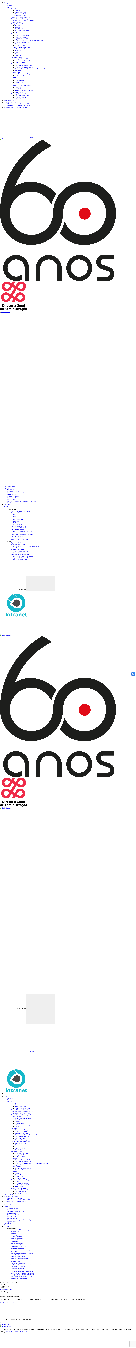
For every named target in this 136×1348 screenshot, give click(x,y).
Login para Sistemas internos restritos (22, 553)
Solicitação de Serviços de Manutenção (22, 554)
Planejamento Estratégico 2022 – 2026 (18, 105)
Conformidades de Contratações (20, 19)
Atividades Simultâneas (18, 544)
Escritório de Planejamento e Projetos (22, 17)
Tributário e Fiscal (20, 84)
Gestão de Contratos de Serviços (24, 67)
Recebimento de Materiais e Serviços (22, 534)
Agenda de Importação (17, 549)
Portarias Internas (12, 499)
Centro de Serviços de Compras (20, 47)
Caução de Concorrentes (18, 548)
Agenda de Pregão (16, 543)
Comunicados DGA (13, 489)
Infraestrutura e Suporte (21, 99)
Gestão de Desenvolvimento (23, 95)
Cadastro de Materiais (21, 44)
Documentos (7, 506)
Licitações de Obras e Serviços (24, 60)
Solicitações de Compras (18, 538)
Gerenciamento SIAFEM (18, 528)
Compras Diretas (20, 62)
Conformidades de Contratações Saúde (22, 20)
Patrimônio (14, 533)
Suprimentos (14, 34)
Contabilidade (19, 82)
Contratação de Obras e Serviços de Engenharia (29, 40)
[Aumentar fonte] (14, 123)
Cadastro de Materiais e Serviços (20, 511)
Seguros (17, 27)
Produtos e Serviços (9, 486)
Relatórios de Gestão (10, 100)
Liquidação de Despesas (22, 89)
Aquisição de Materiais (21, 39)
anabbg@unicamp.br (6, 1289)
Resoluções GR (12, 503)
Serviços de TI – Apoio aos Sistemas (21, 558)
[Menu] (14, 633)
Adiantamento (19, 92)
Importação (18, 70)
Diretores (10, 5)
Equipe (9, 7)
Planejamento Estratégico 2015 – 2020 (18, 104)
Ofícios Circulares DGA (14, 496)
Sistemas (6, 508)
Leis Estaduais (11, 494)
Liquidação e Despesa (17, 529)
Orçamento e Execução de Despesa (21, 531)
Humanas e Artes (20, 54)
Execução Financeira (17, 524)
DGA (5, 2)
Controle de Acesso (16, 518)
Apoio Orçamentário (21, 12)
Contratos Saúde (16, 72)
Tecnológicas (18, 55)
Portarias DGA (11, 498)
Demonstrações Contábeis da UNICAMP (16, 107)
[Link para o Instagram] (70, 575)
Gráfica (17, 32)
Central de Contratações (22, 45)
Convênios (18, 87)
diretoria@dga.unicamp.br (7, 1302)
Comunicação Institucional (22, 14)
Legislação (7, 488)
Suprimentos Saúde (16, 57)
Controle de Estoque (17, 519)
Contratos (14, 64)
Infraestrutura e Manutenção (23, 30)
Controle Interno (16, 22)
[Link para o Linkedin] (42, 575)
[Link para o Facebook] (14, 575)
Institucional (11, 4)
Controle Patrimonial (21, 80)
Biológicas (18, 50)
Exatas (17, 52)
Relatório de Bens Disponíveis (20, 551)
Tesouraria (18, 79)
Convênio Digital (16, 521)
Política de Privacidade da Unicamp (16, 1331)
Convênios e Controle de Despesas (21, 85)
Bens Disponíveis (20, 29)
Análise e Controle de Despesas (24, 90)
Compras (13, 514)
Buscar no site (21, 590)
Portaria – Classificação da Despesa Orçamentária (21, 501)
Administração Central (21, 49)
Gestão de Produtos (20, 97)
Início (1, 1281)
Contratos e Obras (20, 75)
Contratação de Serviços (22, 35)
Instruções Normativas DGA (15, 493)
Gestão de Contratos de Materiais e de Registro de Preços (31, 69)
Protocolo (17, 25)
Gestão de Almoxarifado (22, 42)
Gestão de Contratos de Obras (23, 65)
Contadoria (14, 77)
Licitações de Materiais (21, 59)
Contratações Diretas (21, 37)
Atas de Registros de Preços (23, 74)
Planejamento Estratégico (11, 102)
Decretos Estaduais (13, 491)
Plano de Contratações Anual (19, 539)
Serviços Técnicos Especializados (21, 24)
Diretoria (13, 9)
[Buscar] (14, 993)
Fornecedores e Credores (18, 526)
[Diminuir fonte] (42, 123)
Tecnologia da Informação (18, 94)
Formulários (7, 504)
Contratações (15, 516)
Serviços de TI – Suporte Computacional (23, 556)
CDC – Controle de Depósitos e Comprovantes (25, 546)
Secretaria (18, 10)
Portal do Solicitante (17, 536)
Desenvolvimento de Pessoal (19, 15)
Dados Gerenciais (16, 523)
